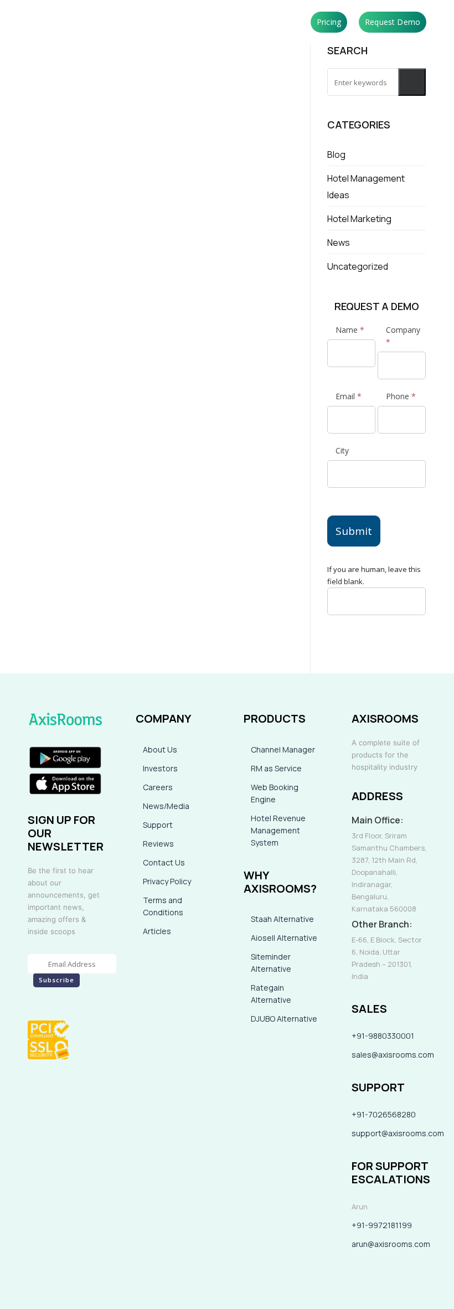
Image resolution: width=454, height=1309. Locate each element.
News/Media (166, 806)
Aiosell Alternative (284, 937)
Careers (158, 787)
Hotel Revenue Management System (278, 830)
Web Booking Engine (274, 793)
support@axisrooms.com (398, 1133)
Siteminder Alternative (271, 962)
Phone (401, 396)
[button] (412, 82)
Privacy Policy (167, 881)
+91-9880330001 (383, 1035)
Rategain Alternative (271, 993)
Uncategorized (357, 266)
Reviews (158, 843)
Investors (160, 768)
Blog (336, 154)
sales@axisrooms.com (393, 1054)
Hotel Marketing (359, 219)
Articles (157, 931)
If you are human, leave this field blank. (374, 575)
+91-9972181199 (382, 1225)
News (338, 242)
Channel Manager (283, 749)
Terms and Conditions (163, 906)
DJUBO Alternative (284, 1018)
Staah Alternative (282, 919)
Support (158, 825)
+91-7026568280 (384, 1114)
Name (350, 329)
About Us (160, 749)
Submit (354, 531)
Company (403, 335)
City (342, 450)
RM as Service (276, 768)
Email (349, 396)
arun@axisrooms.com (391, 1244)
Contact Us (164, 862)
